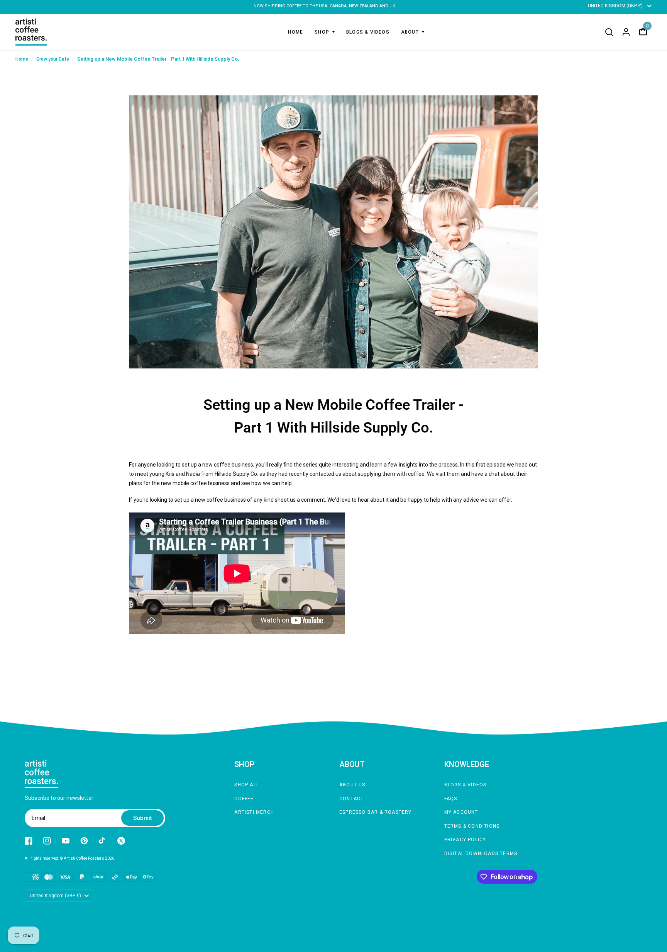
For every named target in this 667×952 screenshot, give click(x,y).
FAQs (450, 798)
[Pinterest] (84, 841)
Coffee (244, 798)
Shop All (246, 784)
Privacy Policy (465, 839)
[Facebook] (28, 841)
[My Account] (626, 32)
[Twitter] (121, 841)
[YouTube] (65, 841)
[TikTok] (103, 841)
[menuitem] (295, 32)
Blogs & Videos (367, 32)
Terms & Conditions (472, 826)
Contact (351, 798)
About (410, 32)
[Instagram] (47, 841)
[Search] (609, 32)
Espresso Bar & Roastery (375, 812)
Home (295, 32)
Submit (142, 818)
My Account (461, 812)
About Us (352, 784)
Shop (322, 32)
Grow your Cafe (52, 59)
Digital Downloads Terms (481, 853)
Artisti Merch (254, 812)
